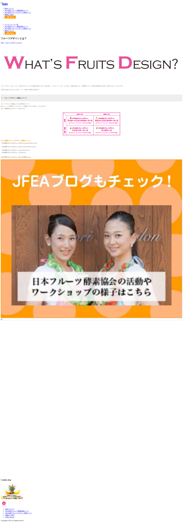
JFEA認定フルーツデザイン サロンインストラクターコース (19, 146)
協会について (9, 8)
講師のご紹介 (9, 14)
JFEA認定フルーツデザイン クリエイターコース (16, 150)
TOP (2, 43)
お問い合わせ (9, 517)
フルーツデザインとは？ (13, 43)
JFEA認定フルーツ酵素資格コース (16, 10)
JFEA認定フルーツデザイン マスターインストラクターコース (19, 143)
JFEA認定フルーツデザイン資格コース (18, 12)
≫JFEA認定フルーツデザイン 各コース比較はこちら (16, 157)
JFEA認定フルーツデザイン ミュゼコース (14, 152)
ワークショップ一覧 (11, 24)
